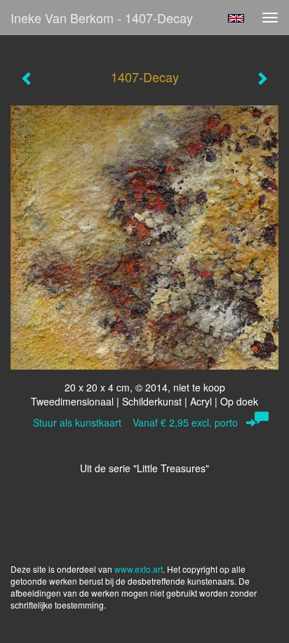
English (236, 18)
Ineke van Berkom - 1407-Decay (102, 17)
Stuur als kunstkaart (135, 422)
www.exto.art (138, 569)
